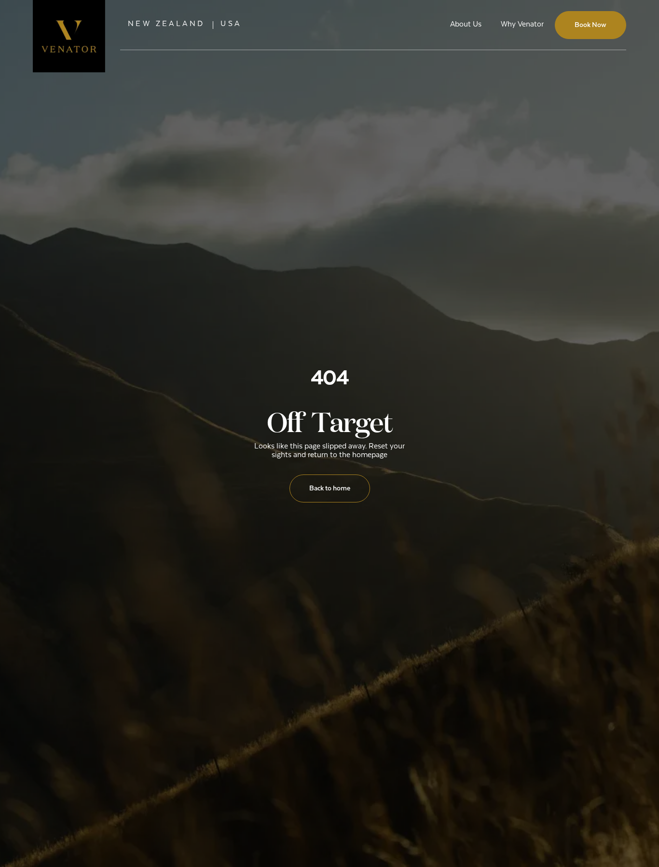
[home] (69, 25)
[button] (166, 25)
